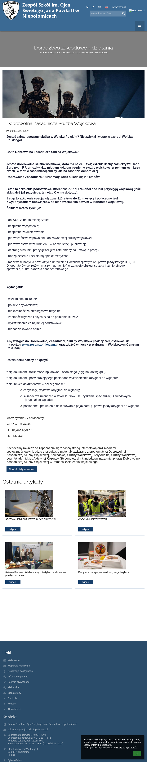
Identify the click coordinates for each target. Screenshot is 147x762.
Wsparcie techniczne (19, 665)
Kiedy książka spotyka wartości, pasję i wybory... (104, 572)
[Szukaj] (123, 13)
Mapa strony (14, 692)
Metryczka (13, 687)
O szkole (12, 698)
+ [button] (88, 7)
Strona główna (49, 52)
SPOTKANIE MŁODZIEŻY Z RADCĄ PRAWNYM (30, 519)
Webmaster (14, 660)
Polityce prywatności (126, 747)
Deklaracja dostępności (20, 671)
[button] (99, 7)
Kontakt (12, 703)
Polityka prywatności (19, 681)
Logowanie (119, 7)
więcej (12, 529)
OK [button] (137, 753)
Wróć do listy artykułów (21, 469)
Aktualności (14, 709)
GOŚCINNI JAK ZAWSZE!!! (92, 519)
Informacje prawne (18, 676)
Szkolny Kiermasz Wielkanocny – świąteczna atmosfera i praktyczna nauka (36, 574)
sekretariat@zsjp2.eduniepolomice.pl (28, 729)
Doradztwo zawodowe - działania (85, 52)
